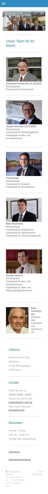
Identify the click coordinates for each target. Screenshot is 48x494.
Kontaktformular (16, 410)
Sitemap (9, 474)
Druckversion (14, 471)
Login (40, 471)
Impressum (14, 452)
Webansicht (37, 474)
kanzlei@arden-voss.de (20, 402)
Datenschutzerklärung (20, 459)
